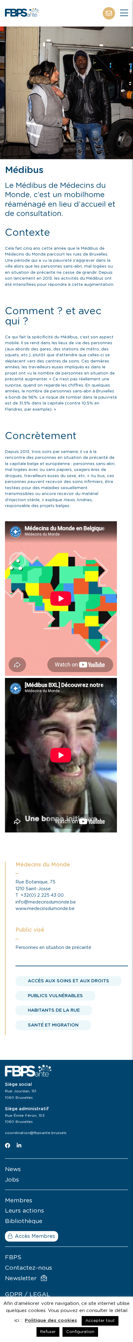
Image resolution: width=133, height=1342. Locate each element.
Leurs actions (24, 1211)
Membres (18, 1201)
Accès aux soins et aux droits (68, 981)
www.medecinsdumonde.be (45, 908)
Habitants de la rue (54, 1010)
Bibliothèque (23, 1221)
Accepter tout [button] (100, 1321)
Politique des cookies (51, 1320)
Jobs (12, 1180)
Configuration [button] (80, 1332)
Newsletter (21, 1278)
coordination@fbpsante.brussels (35, 1133)
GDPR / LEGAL (27, 1295)
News (13, 1169)
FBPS (13, 1257)
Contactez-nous (28, 1268)
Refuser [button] (48, 1332)
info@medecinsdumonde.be (45, 902)
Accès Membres (35, 1236)
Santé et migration (53, 1025)
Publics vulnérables (55, 995)
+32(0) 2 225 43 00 (42, 895)
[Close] (124, 13)
